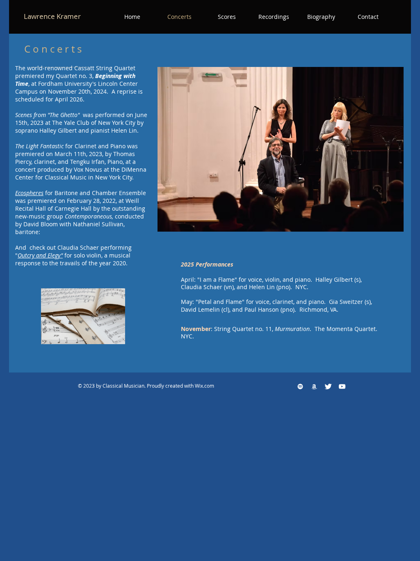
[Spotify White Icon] (300, 386)
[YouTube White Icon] (342, 386)
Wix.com (204, 385)
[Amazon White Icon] (314, 386)
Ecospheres (29, 193)
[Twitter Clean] (328, 386)
